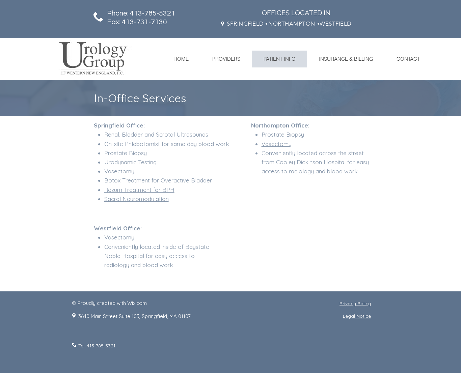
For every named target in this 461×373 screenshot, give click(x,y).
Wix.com (137, 303)
